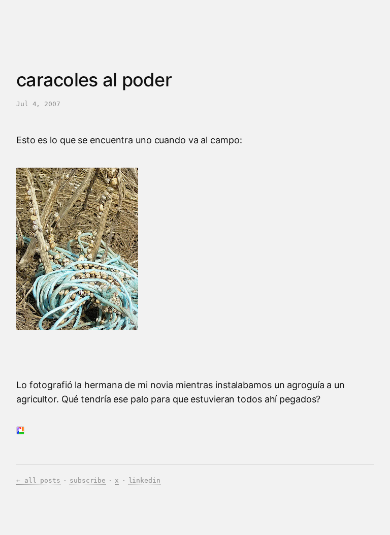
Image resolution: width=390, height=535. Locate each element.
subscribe (88, 480)
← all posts (38, 480)
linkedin (144, 480)
